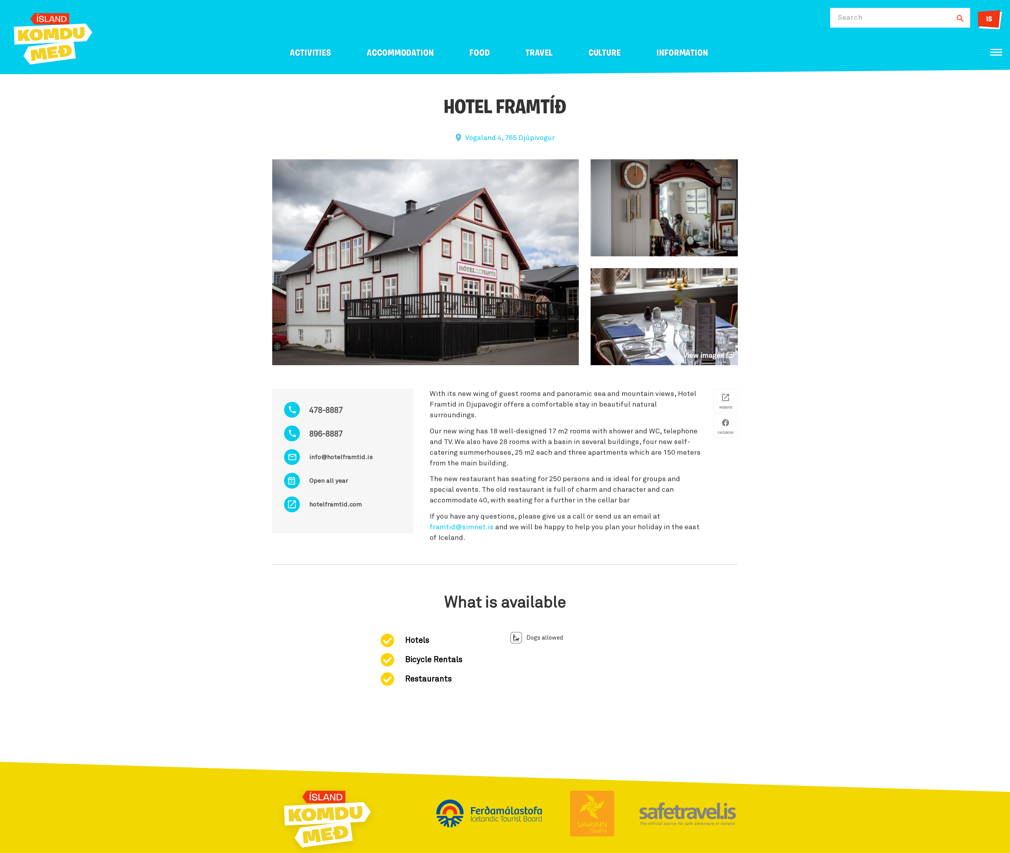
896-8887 (326, 434)
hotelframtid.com (335, 504)
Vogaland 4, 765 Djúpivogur (510, 138)
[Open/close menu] (996, 52)
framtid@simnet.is (462, 527)
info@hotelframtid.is (341, 457)
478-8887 (326, 410)
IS (989, 19)
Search (850, 17)
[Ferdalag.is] (53, 37)
